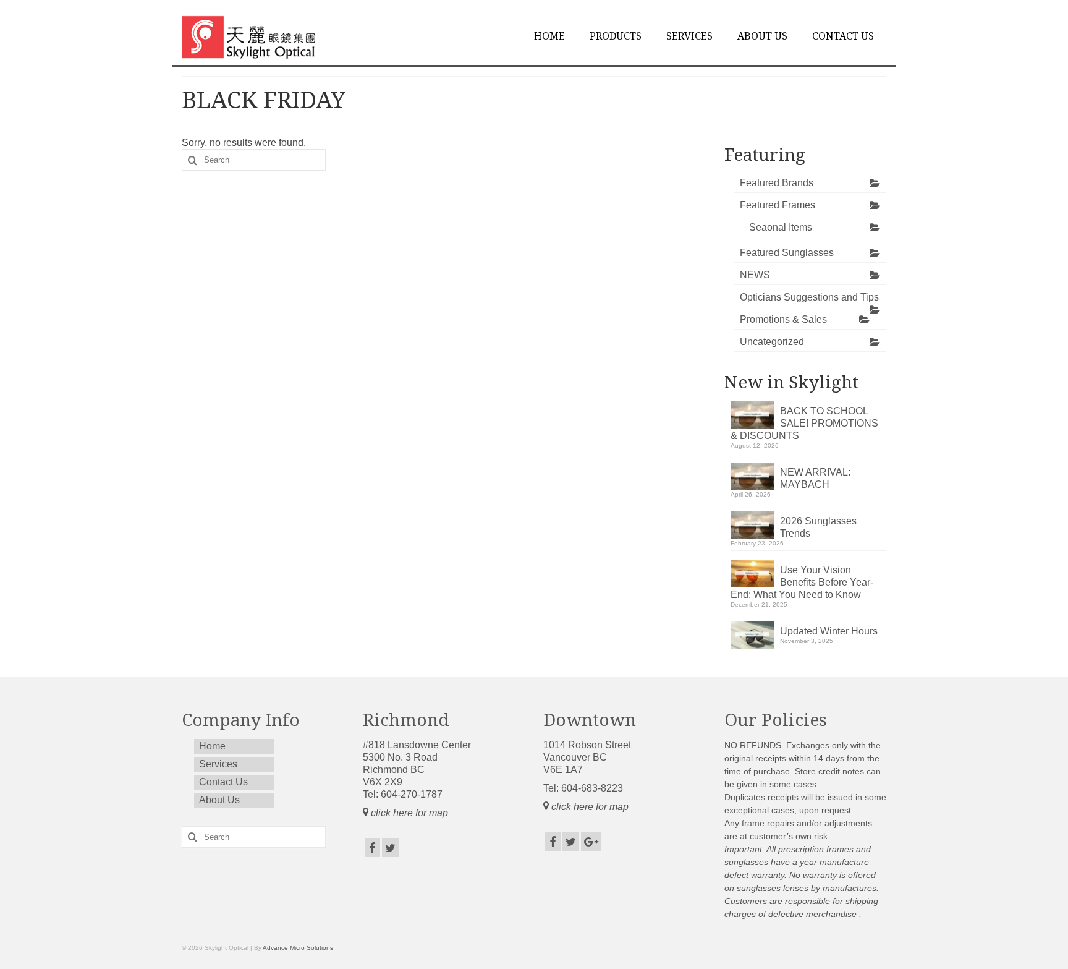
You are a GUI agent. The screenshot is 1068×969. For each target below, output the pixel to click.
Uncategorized (772, 341)
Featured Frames (777, 205)
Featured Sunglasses (787, 252)
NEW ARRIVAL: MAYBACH (815, 478)
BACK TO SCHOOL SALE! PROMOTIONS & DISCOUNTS (804, 423)
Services (689, 36)
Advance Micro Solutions (298, 947)
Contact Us (843, 36)
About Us (762, 36)
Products (616, 36)
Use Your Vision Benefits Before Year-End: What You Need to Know (802, 582)
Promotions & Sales (783, 319)
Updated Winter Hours (829, 631)
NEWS (755, 275)
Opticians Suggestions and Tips (809, 297)
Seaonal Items (780, 227)
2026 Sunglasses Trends (818, 527)
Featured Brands (776, 182)
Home (549, 36)
